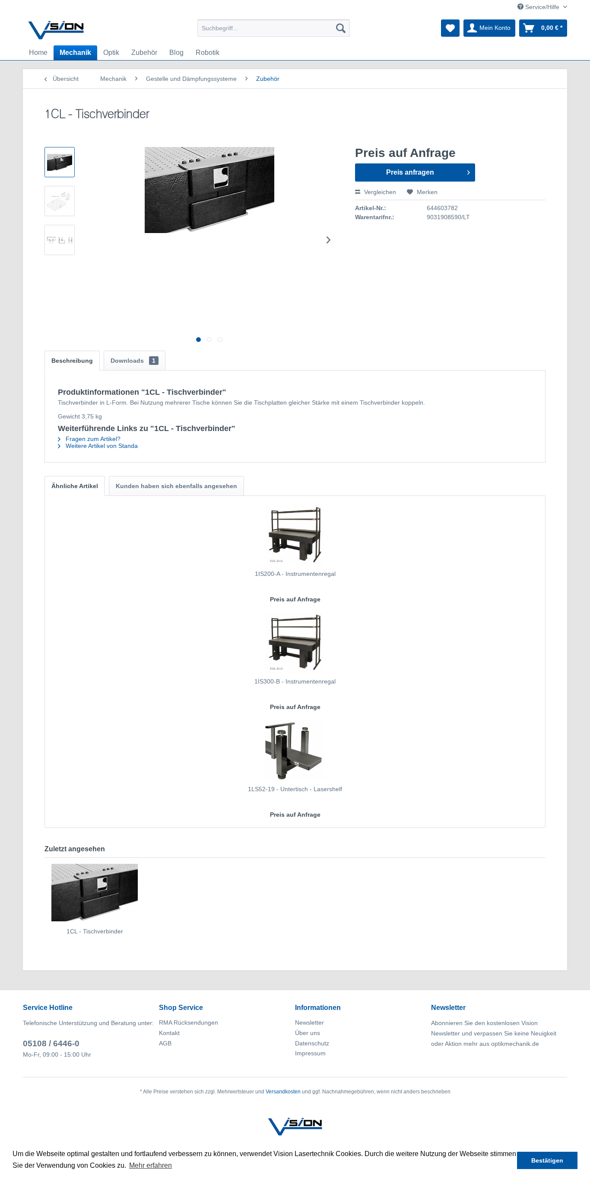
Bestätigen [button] (547, 1160)
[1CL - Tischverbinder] (94, 892)
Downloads (133, 360)
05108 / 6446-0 (51, 1043)
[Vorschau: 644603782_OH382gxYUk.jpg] (59, 162)
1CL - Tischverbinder (95, 931)
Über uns (307, 1032)
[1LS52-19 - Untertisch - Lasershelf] (295, 750)
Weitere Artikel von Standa (101, 445)
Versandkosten (283, 1092)
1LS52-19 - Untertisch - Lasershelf (295, 789)
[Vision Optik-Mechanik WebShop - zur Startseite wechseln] (56, 30)
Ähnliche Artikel (74, 485)
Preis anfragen (410, 172)
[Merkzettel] (450, 28)
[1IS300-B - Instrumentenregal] (295, 642)
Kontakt (169, 1032)
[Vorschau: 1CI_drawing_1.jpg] (59, 201)
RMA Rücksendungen (188, 1022)
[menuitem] (273, 28)
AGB (165, 1043)
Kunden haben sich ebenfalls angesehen (176, 485)
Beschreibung (72, 360)
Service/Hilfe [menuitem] (542, 6)
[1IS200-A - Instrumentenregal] (295, 535)
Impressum (310, 1053)
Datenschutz (312, 1043)
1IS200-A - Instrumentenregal (295, 573)
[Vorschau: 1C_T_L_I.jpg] (59, 240)
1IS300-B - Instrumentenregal (295, 681)
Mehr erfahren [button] (150, 1165)
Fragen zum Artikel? (92, 438)
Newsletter (309, 1022)
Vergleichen (379, 192)
